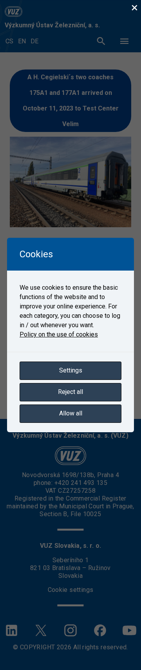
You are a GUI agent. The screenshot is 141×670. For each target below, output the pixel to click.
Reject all (70, 392)
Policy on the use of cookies (59, 334)
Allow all (70, 413)
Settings (70, 370)
